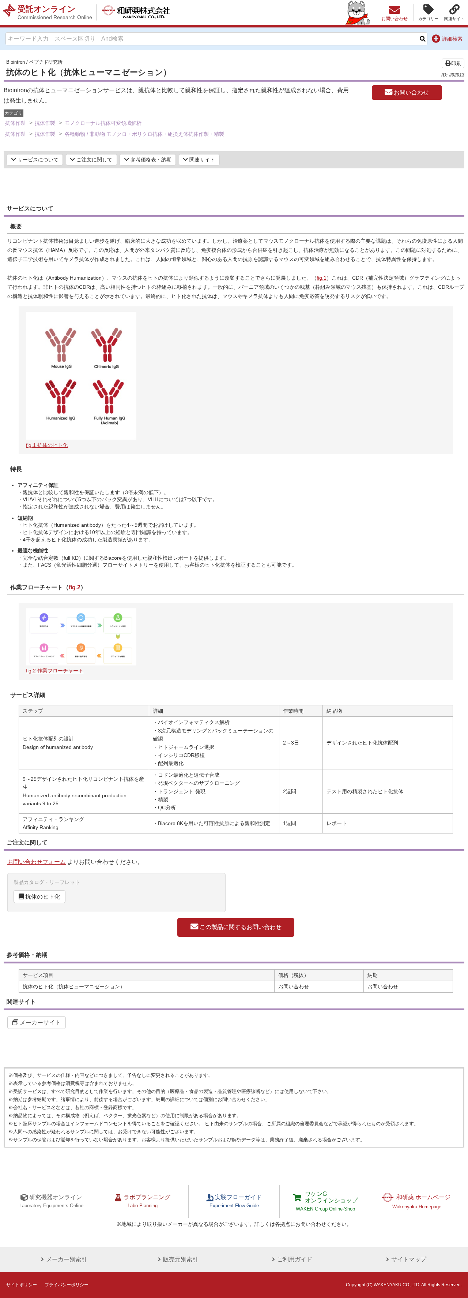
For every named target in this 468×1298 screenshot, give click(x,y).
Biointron (15, 62)
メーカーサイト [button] (39, 1022)
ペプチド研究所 (46, 62)
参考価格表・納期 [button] (150, 160)
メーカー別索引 (66, 1259)
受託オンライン (55, 12)
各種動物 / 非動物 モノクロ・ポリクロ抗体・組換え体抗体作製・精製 (144, 134)
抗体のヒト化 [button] (42, 897)
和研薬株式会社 (135, 12)
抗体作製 (15, 123)
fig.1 (322, 278)
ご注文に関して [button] (93, 160)
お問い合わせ (410, 92)
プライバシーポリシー (66, 1284)
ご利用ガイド (294, 1259)
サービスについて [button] (37, 160)
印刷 (456, 63)
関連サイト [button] (201, 160)
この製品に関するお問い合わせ (240, 927)
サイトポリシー (21, 1284)
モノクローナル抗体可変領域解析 (103, 123)
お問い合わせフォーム (36, 862)
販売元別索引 (180, 1259)
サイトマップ (408, 1259)
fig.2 (74, 587)
